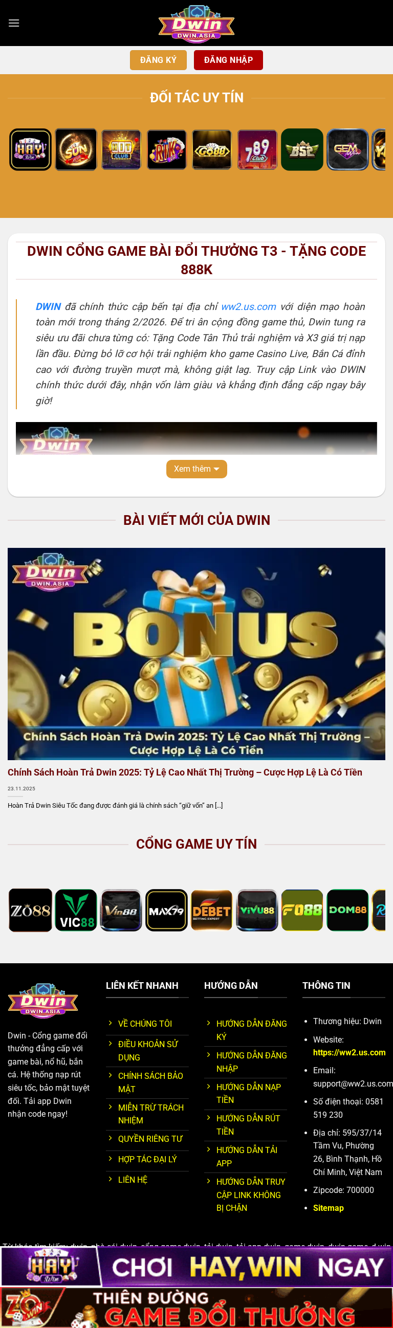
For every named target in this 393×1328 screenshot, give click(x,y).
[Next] (365, 152)
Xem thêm (192, 469)
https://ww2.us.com (349, 1052)
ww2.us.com (248, 307)
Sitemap (328, 1208)
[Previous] (28, 152)
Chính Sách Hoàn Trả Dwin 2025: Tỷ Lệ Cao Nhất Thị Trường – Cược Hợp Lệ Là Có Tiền (185, 772)
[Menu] (14, 22)
